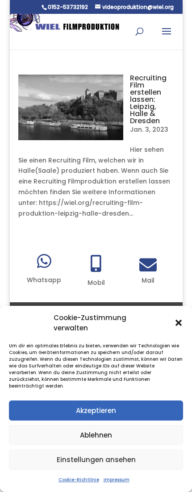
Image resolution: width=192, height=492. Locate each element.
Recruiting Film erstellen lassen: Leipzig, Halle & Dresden (148, 99)
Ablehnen (96, 435)
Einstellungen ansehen (96, 459)
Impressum (116, 479)
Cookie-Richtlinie (78, 479)
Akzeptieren (96, 410)
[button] (178, 322)
